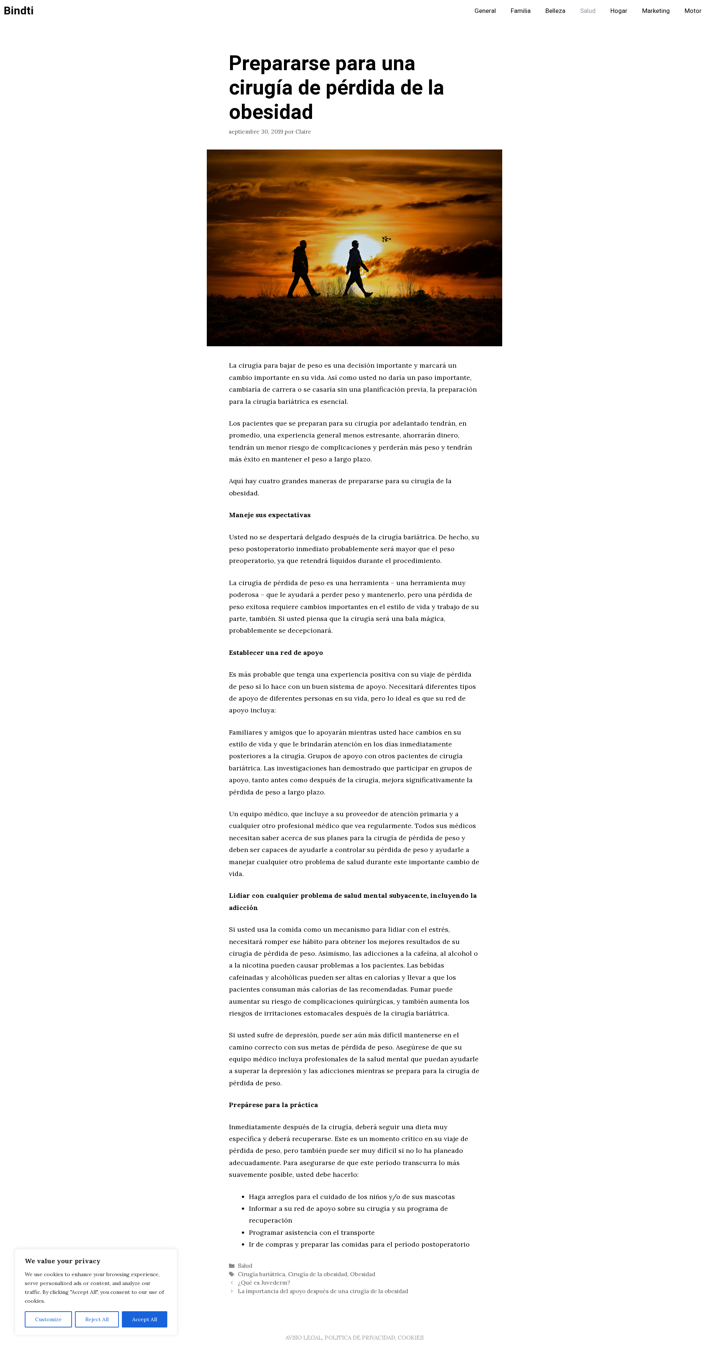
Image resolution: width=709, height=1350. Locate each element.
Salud (588, 11)
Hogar (618, 11)
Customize (48, 1319)
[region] (96, 1292)
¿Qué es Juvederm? (264, 1282)
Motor (693, 11)
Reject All (97, 1319)
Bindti (19, 11)
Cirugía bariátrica (261, 1274)
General (485, 11)
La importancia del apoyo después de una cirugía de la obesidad (323, 1291)
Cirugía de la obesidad (317, 1274)
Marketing (656, 11)
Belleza (555, 11)
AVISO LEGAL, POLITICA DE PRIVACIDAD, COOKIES (354, 1337)
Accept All (144, 1319)
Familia (521, 11)
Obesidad (362, 1274)
